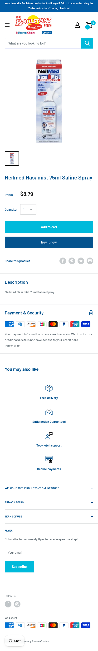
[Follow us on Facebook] (8, 604)
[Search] (87, 43)
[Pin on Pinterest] (72, 261)
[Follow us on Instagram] (17, 604)
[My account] (77, 25)
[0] (89, 25)
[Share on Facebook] (62, 261)
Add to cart (49, 227)
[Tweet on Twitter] (81, 261)
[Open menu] (7, 25)
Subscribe (19, 567)
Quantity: (11, 209)
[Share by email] (90, 261)
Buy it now (49, 242)
